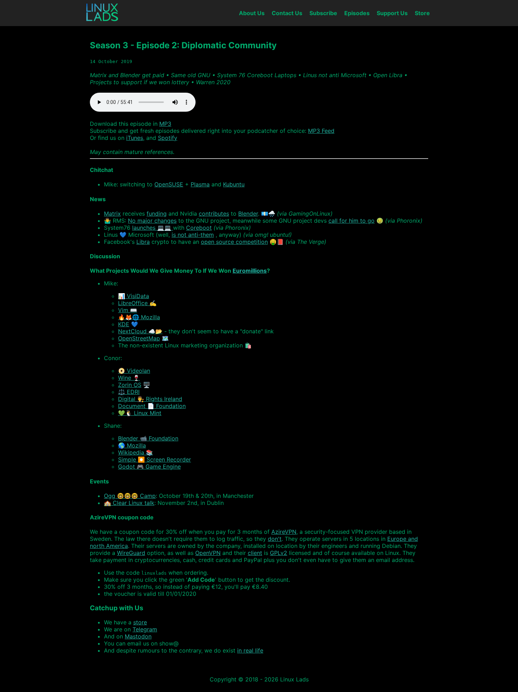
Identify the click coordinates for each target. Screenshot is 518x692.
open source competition (234, 241)
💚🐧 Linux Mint (139, 412)
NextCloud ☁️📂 (140, 331)
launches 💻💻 (152, 227)
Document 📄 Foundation (152, 405)
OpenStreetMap (139, 338)
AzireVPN (283, 531)
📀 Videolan (134, 370)
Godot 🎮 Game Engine (149, 466)
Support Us (392, 13)
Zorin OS (129, 384)
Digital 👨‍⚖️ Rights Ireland (150, 398)
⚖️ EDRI (129, 391)
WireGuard (131, 552)
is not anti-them (193, 234)
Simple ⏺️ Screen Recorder (154, 459)
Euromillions (250, 270)
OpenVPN (208, 552)
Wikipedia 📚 (135, 452)
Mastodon (138, 636)
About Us (252, 13)
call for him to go (351, 220)
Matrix (112, 213)
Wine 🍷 (129, 377)
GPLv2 (278, 552)
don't (275, 538)
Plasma (200, 184)
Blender (248, 213)
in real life (250, 650)
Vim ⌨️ (127, 310)
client (255, 552)
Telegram (144, 629)
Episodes (357, 13)
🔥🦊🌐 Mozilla (139, 317)
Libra (143, 241)
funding (157, 213)
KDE (123, 324)
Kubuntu (234, 184)
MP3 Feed (321, 130)
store (140, 622)
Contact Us (287, 13)
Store (422, 13)
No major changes (152, 220)
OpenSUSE (168, 184)
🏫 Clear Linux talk (129, 502)
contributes (214, 213)
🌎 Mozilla (132, 445)
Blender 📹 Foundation (148, 438)
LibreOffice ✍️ (137, 303)
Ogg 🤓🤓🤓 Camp (130, 495)
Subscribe (323, 13)
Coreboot (199, 227)
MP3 (165, 123)
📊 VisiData (133, 295)
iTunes (134, 137)
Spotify (167, 137)
